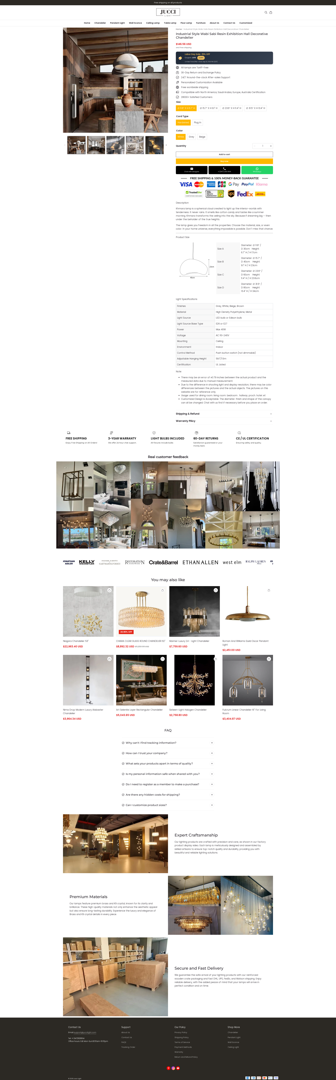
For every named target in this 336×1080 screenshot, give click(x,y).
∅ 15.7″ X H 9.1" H (208, 108)
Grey (191, 136)
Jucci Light (77, 1079)
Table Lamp (170, 23)
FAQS (123, 1042)
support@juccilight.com (85, 1032)
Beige (202, 136)
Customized (245, 23)
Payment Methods (183, 1047)
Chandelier (100, 23)
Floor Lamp (186, 23)
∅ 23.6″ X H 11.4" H (231, 108)
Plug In (197, 122)
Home (87, 23)
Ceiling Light (233, 1047)
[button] (266, 12)
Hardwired (183, 122)
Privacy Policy (181, 1032)
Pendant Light (117, 23)
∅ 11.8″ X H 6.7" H (186, 108)
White (181, 136)
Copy (201, 58)
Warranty (179, 1052)
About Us (214, 23)
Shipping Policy (182, 1037)
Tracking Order (128, 1047)
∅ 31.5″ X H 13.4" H (255, 108)
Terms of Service (182, 1042)
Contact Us (229, 23)
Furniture (201, 23)
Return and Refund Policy (186, 1057)
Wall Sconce (135, 23)
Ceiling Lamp (153, 23)
